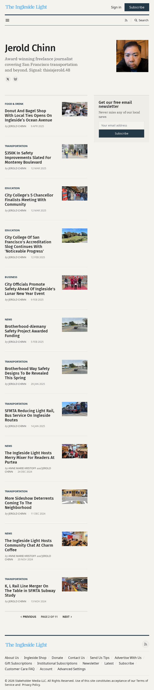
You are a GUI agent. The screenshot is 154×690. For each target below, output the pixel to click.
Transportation (16, 146)
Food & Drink (14, 104)
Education (12, 188)
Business (11, 277)
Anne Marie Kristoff (22, 468)
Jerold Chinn (17, 126)
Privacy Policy (31, 685)
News (8, 319)
